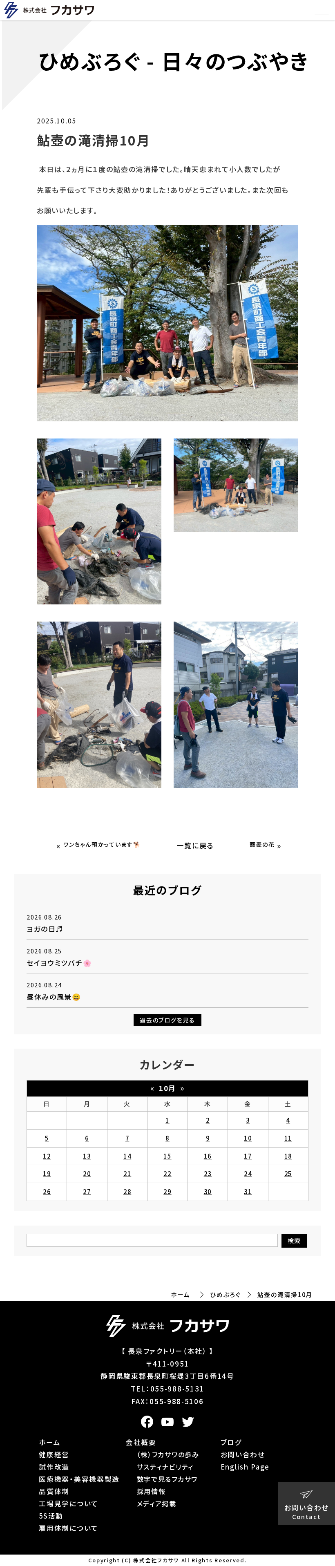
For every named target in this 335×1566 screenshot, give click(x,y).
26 (47, 1191)
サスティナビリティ (165, 1467)
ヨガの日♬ (45, 929)
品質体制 (54, 1491)
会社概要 (141, 1442)
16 (208, 1156)
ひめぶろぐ (225, 1294)
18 (288, 1156)
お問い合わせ (243, 1454)
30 (208, 1191)
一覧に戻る (195, 845)
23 (208, 1173)
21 (127, 1173)
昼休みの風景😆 (54, 996)
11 (288, 1138)
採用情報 (151, 1491)
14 (127, 1156)
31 (248, 1191)
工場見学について (68, 1503)
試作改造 (54, 1467)
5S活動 (51, 1516)
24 (248, 1173)
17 (248, 1156)
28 (127, 1191)
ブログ (231, 1442)
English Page (245, 1467)
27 (87, 1191)
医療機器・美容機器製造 (79, 1479)
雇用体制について (68, 1528)
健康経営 (54, 1454)
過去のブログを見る (167, 1020)
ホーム (180, 1294)
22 (167, 1173)
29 (167, 1191)
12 (47, 1156)
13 (87, 1156)
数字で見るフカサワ (167, 1479)
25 (288, 1173)
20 (87, 1173)
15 (167, 1156)
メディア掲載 (156, 1503)
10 (248, 1138)
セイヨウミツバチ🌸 (59, 962)
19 (47, 1173)
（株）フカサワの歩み (168, 1454)
